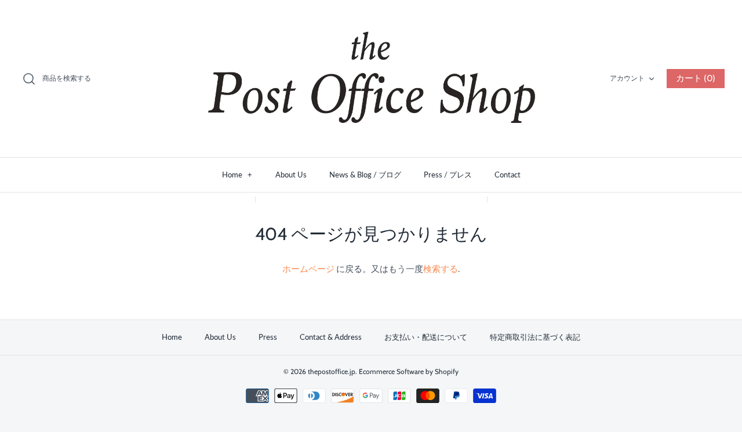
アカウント (627, 78)
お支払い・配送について (425, 337)
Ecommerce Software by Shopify (409, 371)
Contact (507, 174)
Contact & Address (331, 337)
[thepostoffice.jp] (371, 79)
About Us (291, 174)
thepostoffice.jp (331, 371)
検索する (440, 269)
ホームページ (309, 269)
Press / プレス (448, 174)
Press (268, 337)
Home (237, 174)
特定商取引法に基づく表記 (535, 337)
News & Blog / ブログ (365, 174)
